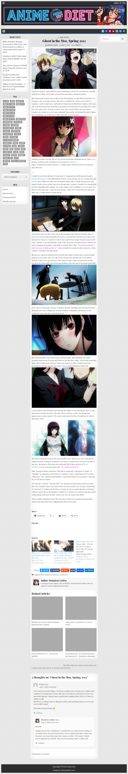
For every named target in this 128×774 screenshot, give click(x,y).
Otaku (16, 152)
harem (15, 143)
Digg (81, 570)
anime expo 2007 (9, 107)
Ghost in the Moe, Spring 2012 (64, 41)
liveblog (21, 146)
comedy (18, 128)
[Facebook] (106, 31)
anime (12, 101)
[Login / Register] (123, 31)
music (17, 149)
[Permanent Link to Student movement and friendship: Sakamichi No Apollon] (47, 608)
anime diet (19, 101)
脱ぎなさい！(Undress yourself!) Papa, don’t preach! (41, 555)
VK (74, 570)
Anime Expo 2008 (9, 110)
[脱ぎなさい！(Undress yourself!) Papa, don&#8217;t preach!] (42, 546)
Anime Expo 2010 (9, 113)
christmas (18, 122)
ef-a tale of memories (11, 140)
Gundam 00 (7, 143)
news (23, 149)
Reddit (66, 570)
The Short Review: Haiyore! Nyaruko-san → (80, 665)
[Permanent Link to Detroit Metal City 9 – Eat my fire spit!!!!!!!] (47, 639)
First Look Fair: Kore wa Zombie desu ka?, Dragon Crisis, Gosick (64, 555)
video (5, 164)
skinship (6, 161)
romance (21, 155)
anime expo (20, 104)
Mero (58, 165)
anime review (20, 119)
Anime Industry (9, 119)
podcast (7, 155)
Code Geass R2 (8, 128)
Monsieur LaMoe (52, 45)
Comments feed (9, 197)
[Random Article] (120, 31)
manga (6, 149)
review (14, 155)
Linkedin (90, 570)
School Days (8, 158)
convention (16, 131)
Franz (41, 684)
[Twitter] (102, 31)
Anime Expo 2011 (9, 116)
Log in (5, 189)
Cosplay (17, 134)
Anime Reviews (64, 37)
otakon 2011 (8, 152)
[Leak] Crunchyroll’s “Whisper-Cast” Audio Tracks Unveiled (15, 77)
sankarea (64, 575)
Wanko (72, 162)
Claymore (14, 125)
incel (68, 492)
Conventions (8, 134)
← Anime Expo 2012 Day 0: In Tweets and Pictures (50, 668)
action (6, 101)
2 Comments (77, 45)
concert (6, 131)
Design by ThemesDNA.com (64, 770)
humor (22, 143)
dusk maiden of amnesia (49, 575)
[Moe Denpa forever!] (87, 551)
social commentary (18, 161)
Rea (93, 98)
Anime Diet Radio (9, 104)
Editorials (13, 137)
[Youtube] (113, 31)
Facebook (56, 570)
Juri (93, 159)
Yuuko (34, 181)
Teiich (85, 187)
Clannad (6, 125)
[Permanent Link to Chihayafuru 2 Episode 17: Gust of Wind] (80, 608)
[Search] (116, 31)
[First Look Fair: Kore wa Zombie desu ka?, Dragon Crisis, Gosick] (64, 546)
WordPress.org (9, 201)
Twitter (45, 570)
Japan (14, 146)
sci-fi (16, 158)
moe (11, 149)
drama (6, 137)
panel (22, 152)
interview (7, 146)
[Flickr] (109, 31)
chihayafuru (8, 122)
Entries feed (8, 193)
